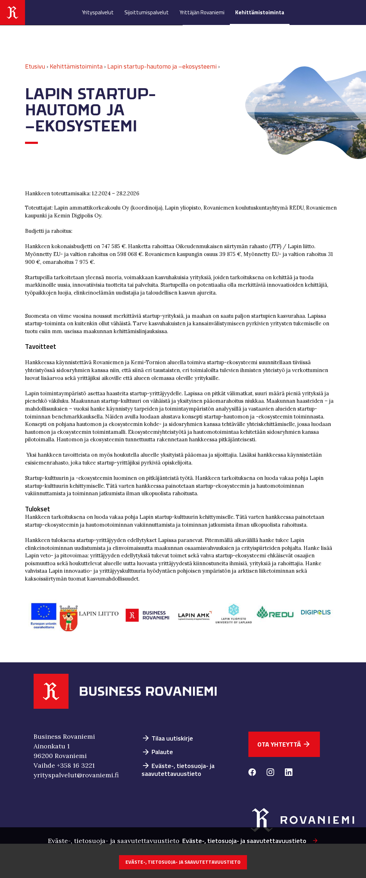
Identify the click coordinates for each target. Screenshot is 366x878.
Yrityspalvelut (98, 12)
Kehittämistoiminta (259, 12)
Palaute (157, 752)
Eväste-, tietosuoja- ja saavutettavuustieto (178, 770)
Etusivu (35, 66)
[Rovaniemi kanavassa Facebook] (252, 773)
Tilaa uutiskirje (167, 738)
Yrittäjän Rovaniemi (201, 12)
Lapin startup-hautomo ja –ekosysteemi (162, 66)
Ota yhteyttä (284, 744)
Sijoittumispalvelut (146, 12)
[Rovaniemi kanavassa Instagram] (270, 773)
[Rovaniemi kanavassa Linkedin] (288, 773)
